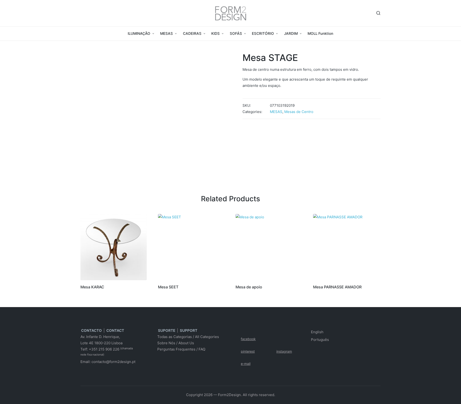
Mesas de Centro (298, 111)
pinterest (248, 351)
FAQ (202, 349)
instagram (284, 351)
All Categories (207, 336)
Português (320, 339)
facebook (248, 339)
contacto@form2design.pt (113, 361)
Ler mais (113, 279)
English (317, 332)
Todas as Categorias (174, 336)
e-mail (245, 364)
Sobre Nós (166, 343)
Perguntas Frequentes (176, 349)
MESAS (276, 111)
